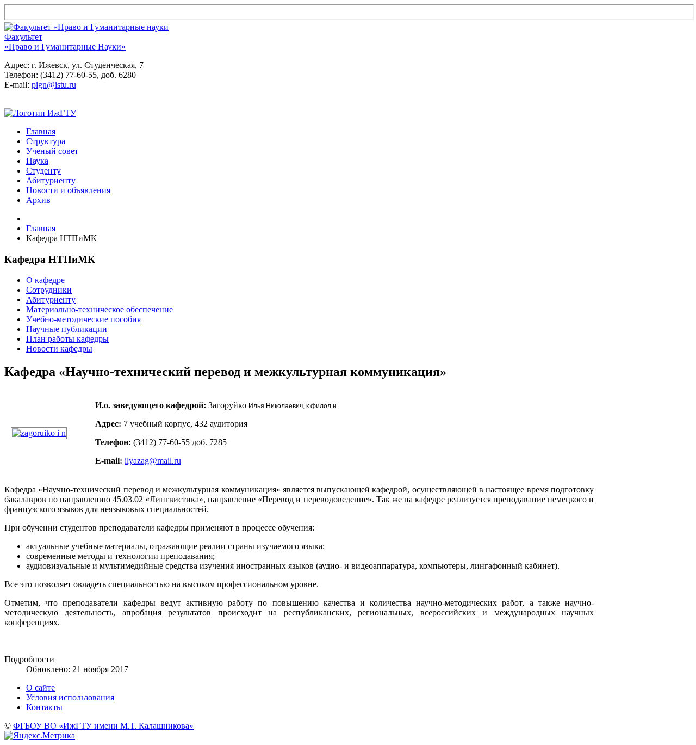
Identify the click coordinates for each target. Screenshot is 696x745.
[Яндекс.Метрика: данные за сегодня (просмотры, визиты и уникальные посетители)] (39, 736)
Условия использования (70, 697)
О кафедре (45, 280)
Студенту (43, 170)
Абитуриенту (51, 180)
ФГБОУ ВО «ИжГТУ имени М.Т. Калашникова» (103, 725)
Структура (45, 141)
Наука (37, 160)
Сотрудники (49, 289)
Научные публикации (66, 329)
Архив (38, 200)
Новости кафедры (59, 348)
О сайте (40, 687)
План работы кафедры (67, 338)
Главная (40, 131)
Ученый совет (52, 151)
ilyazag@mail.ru (153, 460)
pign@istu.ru (54, 84)
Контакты (44, 707)
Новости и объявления (68, 190)
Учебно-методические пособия (83, 319)
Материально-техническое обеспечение (99, 309)
